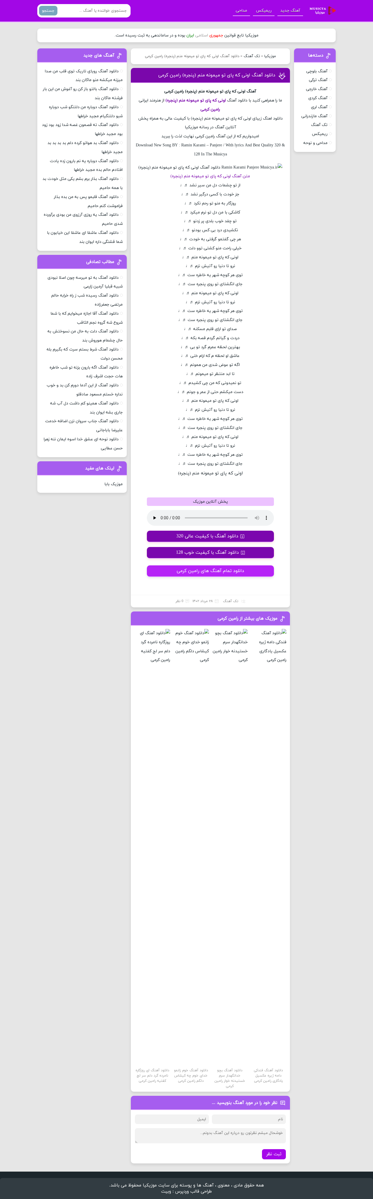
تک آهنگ (252, 56)
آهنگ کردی (318, 98)
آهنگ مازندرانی (314, 116)
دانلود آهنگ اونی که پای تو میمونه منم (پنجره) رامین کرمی (216, 75)
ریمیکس (264, 10)
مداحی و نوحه (315, 143)
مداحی (241, 10)
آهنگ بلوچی (317, 71)
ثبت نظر (273, 1154)
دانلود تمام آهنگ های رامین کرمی (210, 571)
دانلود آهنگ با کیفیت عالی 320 (207, 536)
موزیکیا (270, 56)
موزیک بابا (113, 484)
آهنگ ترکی (318, 80)
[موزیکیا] (321, 10)
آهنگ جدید (290, 10)
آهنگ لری (319, 107)
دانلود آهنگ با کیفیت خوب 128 (207, 552)
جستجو (48, 10)
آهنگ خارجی (317, 89)
